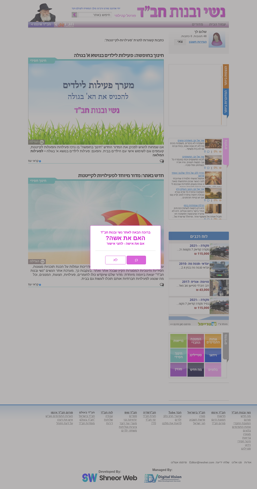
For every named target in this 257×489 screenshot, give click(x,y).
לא (115, 260)
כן (136, 260)
